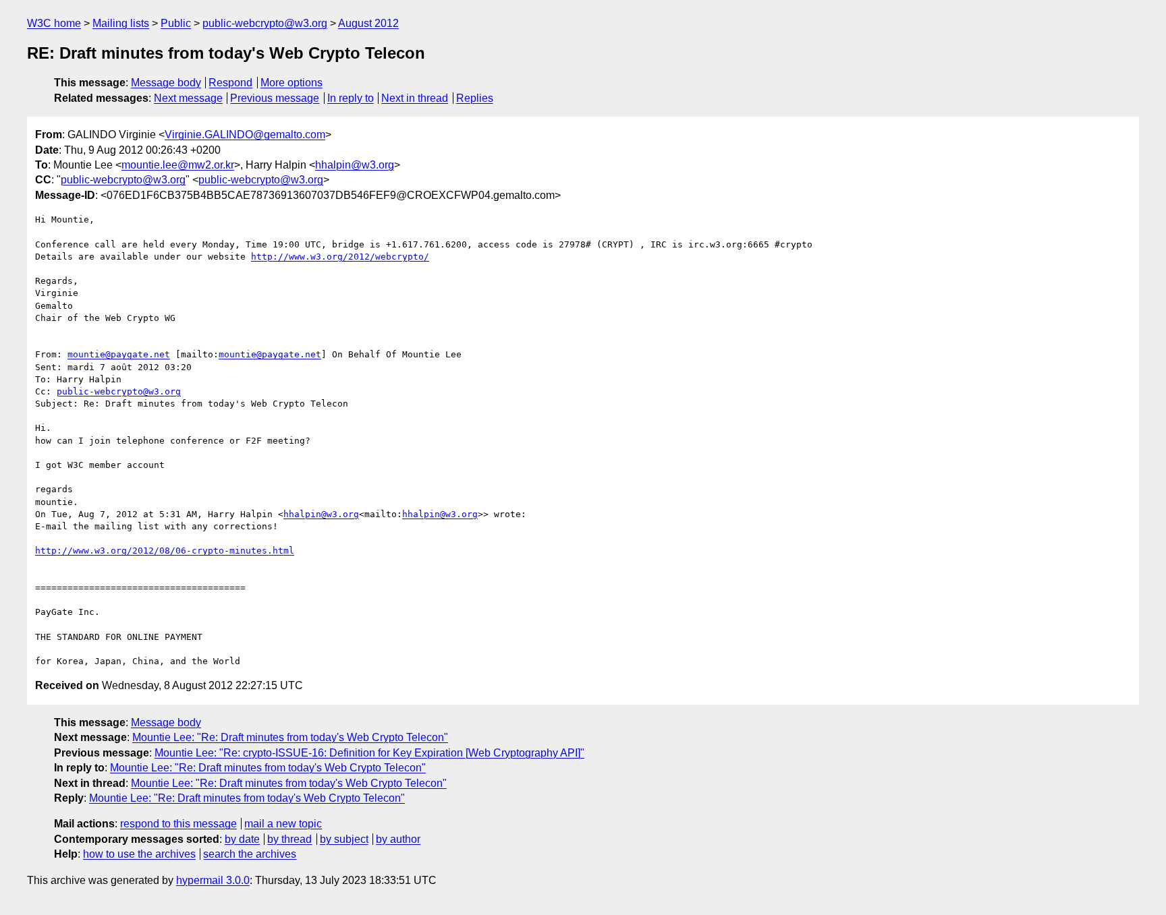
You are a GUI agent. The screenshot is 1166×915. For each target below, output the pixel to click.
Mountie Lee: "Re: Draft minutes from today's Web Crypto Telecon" (290, 737)
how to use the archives (139, 854)
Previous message (274, 98)
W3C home (54, 23)
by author (398, 839)
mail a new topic (283, 823)
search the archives (249, 854)
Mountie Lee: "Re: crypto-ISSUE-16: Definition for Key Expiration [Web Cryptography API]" (369, 753)
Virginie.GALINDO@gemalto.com (245, 134)
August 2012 (368, 23)
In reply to (350, 98)
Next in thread (414, 98)
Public (176, 23)
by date (242, 839)
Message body (166, 82)
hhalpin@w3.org (354, 165)
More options (291, 82)
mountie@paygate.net (118, 354)
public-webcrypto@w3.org (264, 23)
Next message (188, 98)
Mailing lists (120, 23)
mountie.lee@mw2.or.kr (177, 165)
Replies (474, 98)
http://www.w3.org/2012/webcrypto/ (340, 257)
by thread (289, 839)
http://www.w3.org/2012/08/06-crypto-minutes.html (164, 550)
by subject (344, 839)
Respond (230, 82)
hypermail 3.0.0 (213, 880)
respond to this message (178, 823)
